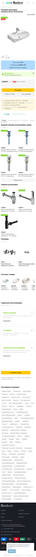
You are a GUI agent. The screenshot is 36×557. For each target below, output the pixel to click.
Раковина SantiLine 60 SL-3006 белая (4, 288)
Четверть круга (15, 397)
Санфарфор (20, 406)
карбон (20, 415)
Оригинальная (27, 391)
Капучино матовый (20, 478)
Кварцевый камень (7, 421)
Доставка (21, 510)
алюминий (25, 421)
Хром (3, 451)
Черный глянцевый (18, 475)
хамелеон (29, 469)
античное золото (7, 493)
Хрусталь (11, 406)
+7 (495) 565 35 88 (8, 528)
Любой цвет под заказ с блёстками (12, 448)
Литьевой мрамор (7, 418)
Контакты (21, 517)
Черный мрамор (6, 496)
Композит (28, 406)
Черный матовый (6, 460)
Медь (21, 409)
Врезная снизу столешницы (18, 430)
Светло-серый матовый (24, 481)
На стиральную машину (8, 436)
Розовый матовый (20, 466)
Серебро (27, 436)
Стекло (4, 403)
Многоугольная (6, 400)
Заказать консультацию (11, 107)
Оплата (3, 513)
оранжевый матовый (20, 472)
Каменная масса (6, 409)
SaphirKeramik (14, 424)
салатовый (15, 457)
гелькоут (4, 424)
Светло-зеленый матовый (21, 496)
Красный (4, 442)
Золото (20, 436)
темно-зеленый (26, 490)
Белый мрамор (17, 487)
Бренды (3, 510)
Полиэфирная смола (22, 412)
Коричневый (28, 448)
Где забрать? (29, 103)
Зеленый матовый (7, 466)
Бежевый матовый (22, 463)
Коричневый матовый (8, 463)
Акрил (16, 418)
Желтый (4, 454)
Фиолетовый (5, 457)
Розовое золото (28, 487)
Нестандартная (25, 400)
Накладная (28, 427)
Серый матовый (18, 460)
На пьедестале (24, 424)
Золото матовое (14, 490)
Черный (4, 439)
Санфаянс (27, 415)
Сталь (26, 403)
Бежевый (17, 442)
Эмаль (15, 409)
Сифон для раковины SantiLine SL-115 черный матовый (8, 235)
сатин (3, 472)
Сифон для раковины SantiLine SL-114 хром (25, 210)
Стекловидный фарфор (27, 418)
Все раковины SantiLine (18, 114)
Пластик (4, 406)
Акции (2, 517)
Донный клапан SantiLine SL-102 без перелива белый (26, 175)
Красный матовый (19, 469)
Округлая (16, 400)
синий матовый (6, 475)
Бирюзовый (21, 454)
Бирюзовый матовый (8, 484)
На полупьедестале (7, 427)
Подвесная (19, 427)
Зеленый (24, 439)
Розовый (11, 439)
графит (22, 457)
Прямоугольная (6, 391)
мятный (10, 472)
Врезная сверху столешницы (19, 433)
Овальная (4, 394)
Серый (30, 451)
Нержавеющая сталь (8, 412)
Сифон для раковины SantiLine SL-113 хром (7, 210)
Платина (16, 451)
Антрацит (4, 490)
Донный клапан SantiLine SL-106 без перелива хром (26, 150)
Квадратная (5, 397)
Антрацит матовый (7, 478)
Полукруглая (16, 391)
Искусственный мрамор (15, 403)
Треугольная (26, 397)
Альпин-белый (6, 487)
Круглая (12, 394)
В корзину (18, 90)
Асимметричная (21, 394)
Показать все (18, 180)
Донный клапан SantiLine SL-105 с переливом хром (9, 150)
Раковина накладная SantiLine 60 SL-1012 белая (15, 288)
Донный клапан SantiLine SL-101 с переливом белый (9, 175)
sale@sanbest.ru (7, 534)
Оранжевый (12, 454)
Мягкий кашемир (6, 499)
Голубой (23, 451)
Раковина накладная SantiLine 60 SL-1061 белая (26, 288)
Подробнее (6, 321)
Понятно (12, 551)
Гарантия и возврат (23, 513)
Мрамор (17, 421)
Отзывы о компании (6, 520)
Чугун (32, 403)
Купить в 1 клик (10, 94)
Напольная (5, 433)
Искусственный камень (8, 415)
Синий (11, 442)
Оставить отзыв (15, 372)
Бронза (9, 451)
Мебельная (5, 430)
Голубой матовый (7, 469)
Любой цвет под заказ (8, 445)
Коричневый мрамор (20, 493)
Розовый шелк (18, 499)
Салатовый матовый (22, 484)
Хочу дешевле (26, 94)
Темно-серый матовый (8, 481)
